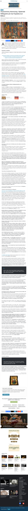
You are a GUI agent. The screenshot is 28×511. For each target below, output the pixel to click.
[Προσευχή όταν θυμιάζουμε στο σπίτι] (5, 482)
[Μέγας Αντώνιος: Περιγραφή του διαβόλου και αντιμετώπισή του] (4, 456)
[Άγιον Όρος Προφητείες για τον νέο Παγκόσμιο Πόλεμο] (5, 492)
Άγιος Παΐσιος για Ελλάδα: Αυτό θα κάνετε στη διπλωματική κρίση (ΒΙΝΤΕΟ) (14, 496)
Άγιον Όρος (20, 488)
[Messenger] (22, 40)
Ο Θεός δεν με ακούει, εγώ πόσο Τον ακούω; (17, 460)
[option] (14, 421)
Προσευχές (20, 496)
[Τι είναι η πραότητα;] (17, 98)
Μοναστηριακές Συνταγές (22, 493)
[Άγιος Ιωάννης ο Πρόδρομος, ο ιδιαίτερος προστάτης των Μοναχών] (17, 465)
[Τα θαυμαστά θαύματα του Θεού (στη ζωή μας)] (10, 456)
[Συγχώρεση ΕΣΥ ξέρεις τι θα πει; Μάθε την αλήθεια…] (4, 465)
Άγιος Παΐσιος (21, 485)
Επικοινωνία (21, 505)
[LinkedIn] (15, 40)
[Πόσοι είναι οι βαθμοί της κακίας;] (10, 465)
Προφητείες (20, 497)
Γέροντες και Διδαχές (22, 489)
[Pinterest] (18, 40)
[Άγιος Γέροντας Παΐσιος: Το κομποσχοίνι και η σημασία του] (23, 465)
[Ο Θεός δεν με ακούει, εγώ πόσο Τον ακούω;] (17, 456)
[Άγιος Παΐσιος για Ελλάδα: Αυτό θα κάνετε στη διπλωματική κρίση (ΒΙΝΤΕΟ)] (14, 492)
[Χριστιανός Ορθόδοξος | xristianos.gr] (14, 1)
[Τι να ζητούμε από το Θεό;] (23, 456)
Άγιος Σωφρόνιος (21, 487)
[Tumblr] (16, 40)
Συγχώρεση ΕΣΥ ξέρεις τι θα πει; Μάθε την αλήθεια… (4, 468)
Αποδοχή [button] (9, 509)
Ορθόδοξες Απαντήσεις (22, 406)
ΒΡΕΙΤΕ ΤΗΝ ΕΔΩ (6, 394)
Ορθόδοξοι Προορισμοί (22, 494)
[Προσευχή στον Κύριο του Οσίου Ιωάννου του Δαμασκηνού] (14, 482)
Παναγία (20, 495)
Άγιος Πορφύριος (21, 486)
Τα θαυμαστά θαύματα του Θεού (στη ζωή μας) (10, 460)
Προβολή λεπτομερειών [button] (4, 509)
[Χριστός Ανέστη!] (4, 98)
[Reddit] (20, 40)
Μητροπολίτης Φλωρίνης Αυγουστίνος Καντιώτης (10, 406)
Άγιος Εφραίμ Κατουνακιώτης (21, 481)
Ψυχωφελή (4, 8)
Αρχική (2, 8)
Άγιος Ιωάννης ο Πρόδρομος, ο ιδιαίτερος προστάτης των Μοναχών (17, 469)
